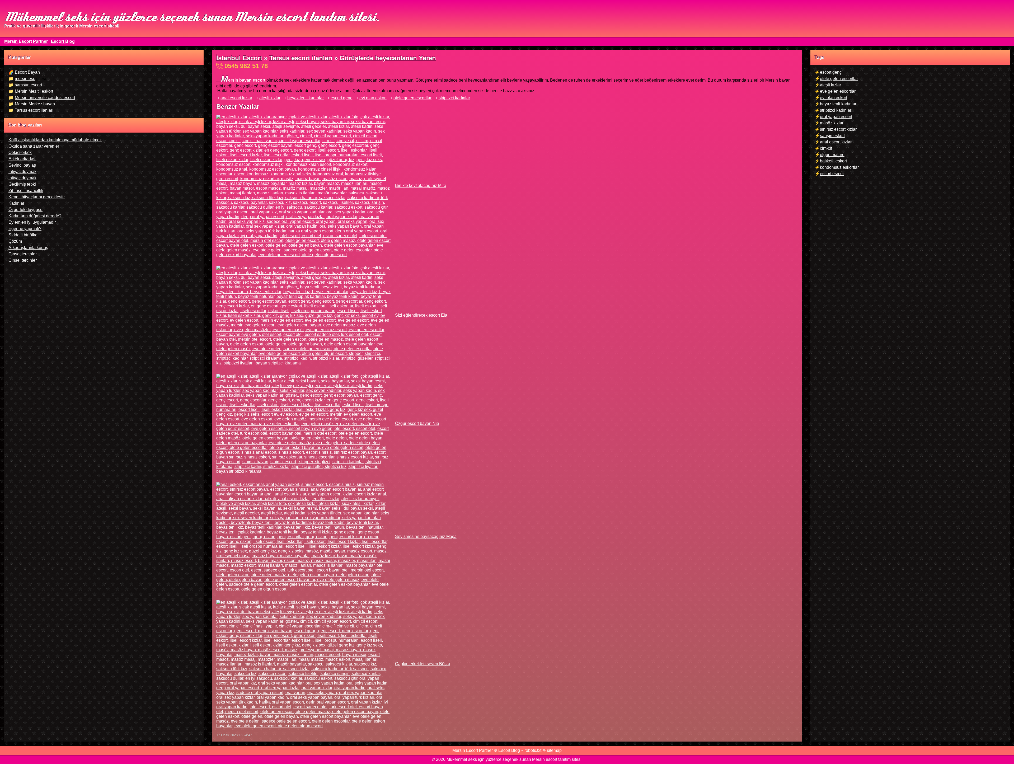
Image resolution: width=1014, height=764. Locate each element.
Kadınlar (16, 203)
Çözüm (15, 241)
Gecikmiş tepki (22, 184)
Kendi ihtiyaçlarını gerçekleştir (36, 197)
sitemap (554, 750)
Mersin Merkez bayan (35, 104)
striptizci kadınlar (454, 98)
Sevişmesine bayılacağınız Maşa (425, 536)
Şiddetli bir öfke (22, 235)
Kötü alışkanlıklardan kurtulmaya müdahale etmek (55, 140)
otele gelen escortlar (412, 98)
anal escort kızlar (236, 98)
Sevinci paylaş (22, 165)
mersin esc (25, 78)
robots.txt (532, 750)
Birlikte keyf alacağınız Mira (420, 185)
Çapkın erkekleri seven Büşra (422, 664)
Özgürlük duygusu (25, 209)
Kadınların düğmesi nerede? (35, 216)
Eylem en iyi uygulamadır (32, 222)
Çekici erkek (20, 152)
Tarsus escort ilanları (34, 110)
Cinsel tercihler (22, 254)
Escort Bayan (27, 72)
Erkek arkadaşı (22, 159)
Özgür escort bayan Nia (417, 423)
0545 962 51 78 (246, 65)
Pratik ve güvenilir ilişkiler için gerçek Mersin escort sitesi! (61, 26)
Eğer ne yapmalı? (24, 228)
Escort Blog (63, 41)
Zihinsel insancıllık (25, 190)
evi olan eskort (373, 98)
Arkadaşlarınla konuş (28, 247)
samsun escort (28, 85)
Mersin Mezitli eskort (34, 91)
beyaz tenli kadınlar (305, 98)
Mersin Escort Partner (26, 41)
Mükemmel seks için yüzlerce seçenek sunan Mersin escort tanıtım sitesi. (191, 16)
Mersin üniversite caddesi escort (45, 97)
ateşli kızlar (269, 98)
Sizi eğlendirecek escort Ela (421, 315)
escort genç (341, 98)
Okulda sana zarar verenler (33, 146)
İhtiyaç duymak (22, 171)
